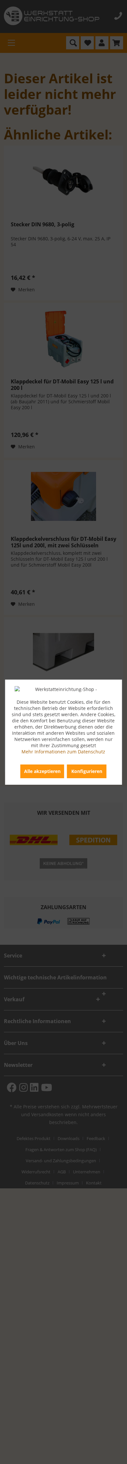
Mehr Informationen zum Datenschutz (63, 751)
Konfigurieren (86, 771)
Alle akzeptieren (42, 771)
